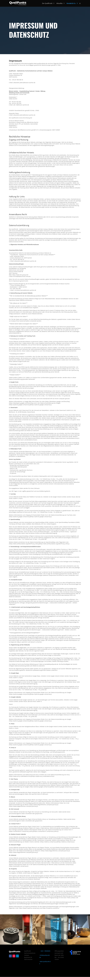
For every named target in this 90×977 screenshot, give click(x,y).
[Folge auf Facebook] (10, 956)
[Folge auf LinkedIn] (17, 956)
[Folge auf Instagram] (13, 956)
